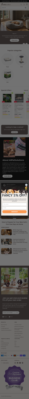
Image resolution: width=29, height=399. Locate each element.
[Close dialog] (26, 185)
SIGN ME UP (14, 212)
